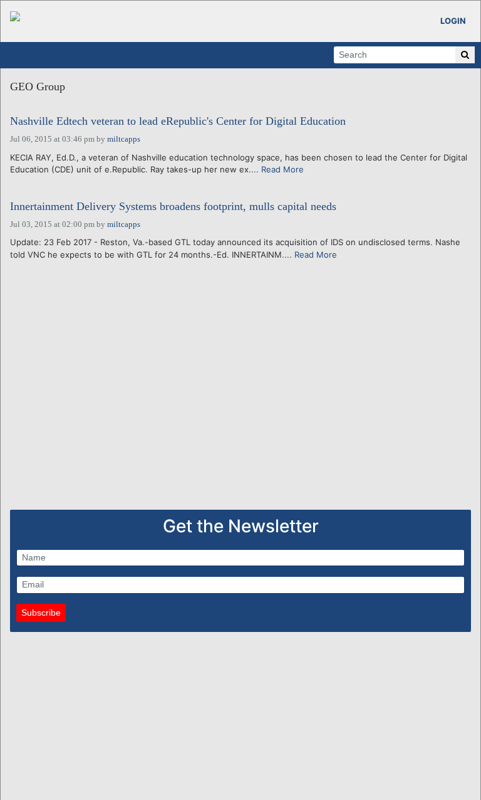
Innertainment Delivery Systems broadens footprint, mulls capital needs (173, 207)
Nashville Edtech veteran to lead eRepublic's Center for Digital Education (178, 121)
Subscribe (41, 613)
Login (453, 21)
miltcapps (123, 139)
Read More (282, 169)
